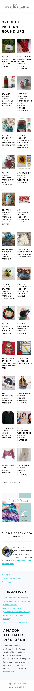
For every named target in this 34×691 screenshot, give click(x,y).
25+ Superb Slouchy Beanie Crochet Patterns (8, 254)
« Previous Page (9, 483)
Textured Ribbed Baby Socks (15, 597)
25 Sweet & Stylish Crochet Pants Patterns (23, 470)
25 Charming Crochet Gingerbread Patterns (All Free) (9, 363)
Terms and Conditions (11, 578)
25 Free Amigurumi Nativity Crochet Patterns (23, 328)
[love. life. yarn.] (17, 12)
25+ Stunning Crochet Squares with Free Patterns (24, 177)
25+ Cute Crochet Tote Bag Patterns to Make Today (9, 61)
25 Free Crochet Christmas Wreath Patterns (7, 328)
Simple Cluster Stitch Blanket (16, 622)
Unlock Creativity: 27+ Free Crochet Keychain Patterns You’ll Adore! (9, 291)
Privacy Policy (8, 574)
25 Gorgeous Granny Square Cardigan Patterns (24, 398)
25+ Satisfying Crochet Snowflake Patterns (8, 398)
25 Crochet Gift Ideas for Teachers (24, 361)
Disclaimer (6, 582)
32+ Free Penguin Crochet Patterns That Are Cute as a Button (7, 217)
